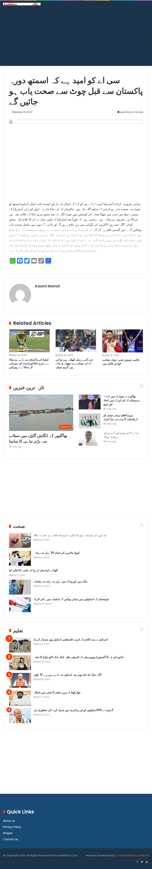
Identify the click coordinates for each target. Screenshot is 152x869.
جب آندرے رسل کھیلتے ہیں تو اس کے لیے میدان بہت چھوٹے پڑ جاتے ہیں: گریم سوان (74, 363)
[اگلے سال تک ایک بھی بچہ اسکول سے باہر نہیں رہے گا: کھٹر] (20, 680)
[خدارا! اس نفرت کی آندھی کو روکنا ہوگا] (90, 438)
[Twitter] (142, 862)
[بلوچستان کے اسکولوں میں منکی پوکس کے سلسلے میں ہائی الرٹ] (20, 604)
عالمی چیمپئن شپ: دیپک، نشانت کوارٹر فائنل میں (121, 362)
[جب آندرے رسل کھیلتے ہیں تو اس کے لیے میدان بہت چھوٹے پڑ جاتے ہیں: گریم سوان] (76, 340)
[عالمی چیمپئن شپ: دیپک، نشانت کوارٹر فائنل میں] (122, 340)
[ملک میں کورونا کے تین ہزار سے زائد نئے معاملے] (20, 587)
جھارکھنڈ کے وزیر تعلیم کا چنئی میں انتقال (57, 692)
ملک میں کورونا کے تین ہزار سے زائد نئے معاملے (60, 581)
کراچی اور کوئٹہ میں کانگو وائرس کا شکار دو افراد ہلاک (70, 535)
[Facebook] (137, 862)
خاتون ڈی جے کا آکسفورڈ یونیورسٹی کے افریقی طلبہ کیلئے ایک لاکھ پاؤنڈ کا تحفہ (79, 657)
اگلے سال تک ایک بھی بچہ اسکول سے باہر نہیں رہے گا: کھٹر (68, 675)
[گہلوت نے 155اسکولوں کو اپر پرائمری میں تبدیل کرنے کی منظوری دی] (20, 715)
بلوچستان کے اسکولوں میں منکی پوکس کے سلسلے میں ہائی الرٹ (71, 599)
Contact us (10, 839)
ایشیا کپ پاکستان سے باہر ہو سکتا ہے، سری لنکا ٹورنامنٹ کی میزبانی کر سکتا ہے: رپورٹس (29, 363)
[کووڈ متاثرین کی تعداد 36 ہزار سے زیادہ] (20, 558)
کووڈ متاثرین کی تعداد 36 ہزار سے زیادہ (57, 553)
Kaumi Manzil (47, 286)
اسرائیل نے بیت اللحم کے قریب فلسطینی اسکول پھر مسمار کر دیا (71, 639)
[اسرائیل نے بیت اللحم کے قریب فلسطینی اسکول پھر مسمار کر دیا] (20, 645)
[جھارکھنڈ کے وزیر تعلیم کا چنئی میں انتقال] (20, 698)
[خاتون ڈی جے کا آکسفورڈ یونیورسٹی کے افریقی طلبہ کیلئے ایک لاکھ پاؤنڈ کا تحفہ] (20, 662)
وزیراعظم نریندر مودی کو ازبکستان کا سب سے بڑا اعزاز (121, 417)
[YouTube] (146, 862)
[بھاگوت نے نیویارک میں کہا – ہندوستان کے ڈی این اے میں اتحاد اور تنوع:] (90, 402)
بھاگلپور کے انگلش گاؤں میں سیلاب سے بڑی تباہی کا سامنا (38, 438)
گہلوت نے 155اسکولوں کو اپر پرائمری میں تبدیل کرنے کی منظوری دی (73, 710)
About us (9, 821)
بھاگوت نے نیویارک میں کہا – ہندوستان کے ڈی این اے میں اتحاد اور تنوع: (122, 400)
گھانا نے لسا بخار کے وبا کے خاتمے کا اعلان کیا (33, 570)
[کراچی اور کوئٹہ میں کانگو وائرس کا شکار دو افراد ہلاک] (20, 540)
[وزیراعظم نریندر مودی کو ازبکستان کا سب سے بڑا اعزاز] (90, 420)
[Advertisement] (76, 35)
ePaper (8, 833)
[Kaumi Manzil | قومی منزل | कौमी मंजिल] (22, 4)
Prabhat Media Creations (132, 855)
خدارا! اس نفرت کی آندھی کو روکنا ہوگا (121, 435)
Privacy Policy (12, 827)
